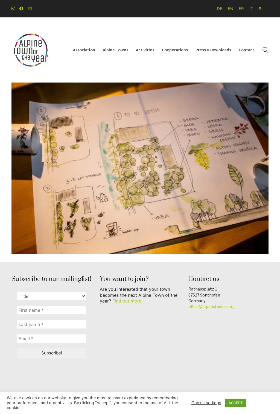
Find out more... (128, 301)
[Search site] (265, 50)
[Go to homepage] (30, 50)
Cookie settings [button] (206, 402)
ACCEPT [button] (236, 403)
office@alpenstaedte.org (211, 307)
